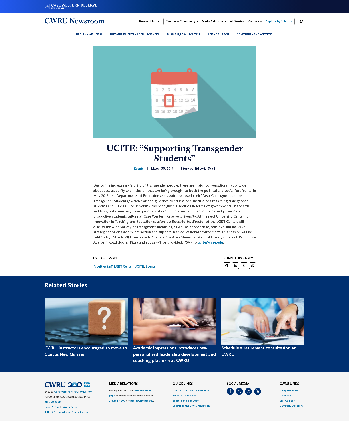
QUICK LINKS (183, 384)
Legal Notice (52, 407)
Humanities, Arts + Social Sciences (134, 34)
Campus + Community (181, 21)
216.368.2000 (53, 402)
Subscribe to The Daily (186, 400)
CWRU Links (289, 384)
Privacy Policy (69, 407)
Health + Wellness (89, 34)
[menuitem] (89, 34)
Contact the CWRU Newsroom (191, 390)
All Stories (237, 21)
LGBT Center (123, 266)
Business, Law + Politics (183, 34)
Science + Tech (218, 34)
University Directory (291, 405)
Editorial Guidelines (184, 395)
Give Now (285, 395)
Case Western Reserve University (73, 391)
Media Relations (213, 21)
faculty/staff (103, 266)
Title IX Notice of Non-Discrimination (67, 412)
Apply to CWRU (289, 390)
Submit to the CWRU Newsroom (191, 405)
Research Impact (150, 21)
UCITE (139, 266)
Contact (254, 21)
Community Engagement (255, 34)
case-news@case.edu (141, 400)
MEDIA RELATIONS (123, 384)
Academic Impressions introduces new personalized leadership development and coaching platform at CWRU (174, 354)
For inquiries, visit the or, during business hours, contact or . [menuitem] (131, 395)
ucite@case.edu (210, 242)
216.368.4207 (117, 400)
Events (150, 266)
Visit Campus (287, 400)
